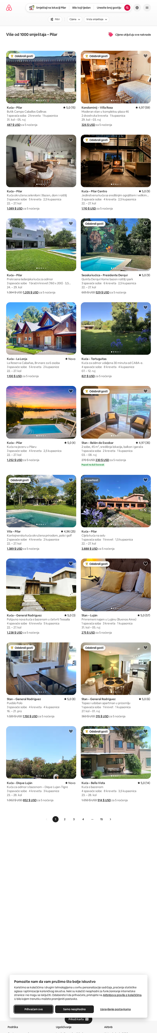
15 (101, 819)
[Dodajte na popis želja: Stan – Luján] (145, 563)
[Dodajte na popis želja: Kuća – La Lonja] (71, 307)
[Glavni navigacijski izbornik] (147, 7)
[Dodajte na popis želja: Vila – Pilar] (71, 480)
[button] (13, 125)
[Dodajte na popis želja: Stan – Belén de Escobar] (145, 391)
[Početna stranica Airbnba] (9, 7)
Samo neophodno (74, 1009)
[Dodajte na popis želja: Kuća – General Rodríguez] (71, 563)
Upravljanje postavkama (115, 1009)
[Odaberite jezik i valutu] (137, 7)
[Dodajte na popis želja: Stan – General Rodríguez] (71, 647)
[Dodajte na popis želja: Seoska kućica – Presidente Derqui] (145, 223)
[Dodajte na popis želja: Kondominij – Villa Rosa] (145, 56)
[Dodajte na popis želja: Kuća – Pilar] (71, 56)
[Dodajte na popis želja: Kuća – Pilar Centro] (145, 140)
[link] (47, 819)
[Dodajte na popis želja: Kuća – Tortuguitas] (145, 307)
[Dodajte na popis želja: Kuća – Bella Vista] (145, 731)
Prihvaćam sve (34, 1009)
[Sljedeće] (110, 819)
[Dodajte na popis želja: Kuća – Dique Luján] (71, 731)
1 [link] (55, 819)
